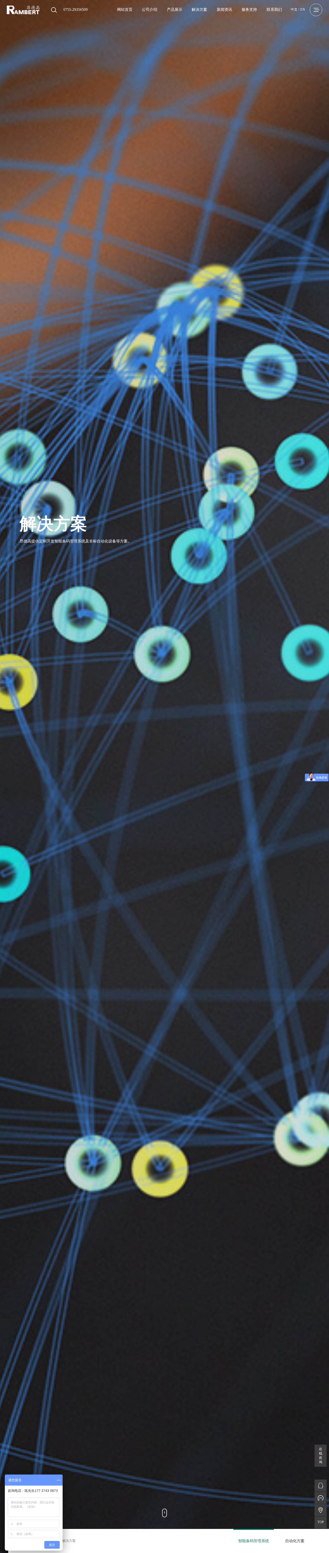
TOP (320, 1522)
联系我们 (274, 9)
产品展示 (174, 9)
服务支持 (249, 9)
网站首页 (124, 9)
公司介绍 (149, 9)
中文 (294, 9)
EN (302, 9)
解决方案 (199, 9)
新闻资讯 (224, 9)
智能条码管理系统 (253, 1541)
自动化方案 (294, 1541)
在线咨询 (320, 1455)
